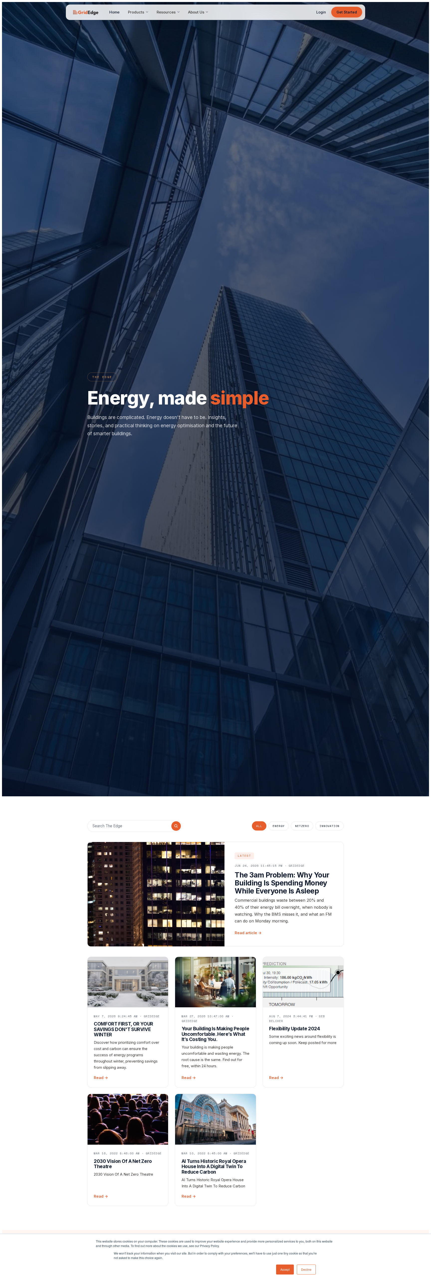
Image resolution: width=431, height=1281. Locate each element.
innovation (329, 826)
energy (279, 826)
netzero (302, 826)
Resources (166, 12)
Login (321, 12)
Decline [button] (306, 1269)
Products (136, 12)
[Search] (176, 826)
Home (114, 12)
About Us (196, 12)
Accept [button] (285, 1269)
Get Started (346, 12)
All (259, 826)
